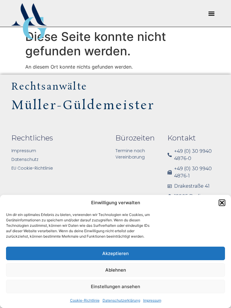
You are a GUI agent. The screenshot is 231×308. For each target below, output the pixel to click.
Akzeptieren (115, 253)
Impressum (152, 300)
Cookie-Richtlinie (85, 300)
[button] (222, 203)
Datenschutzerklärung (121, 300)
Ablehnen (115, 270)
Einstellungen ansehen (115, 286)
